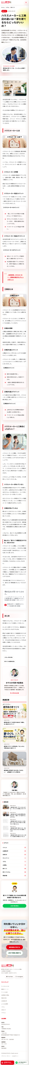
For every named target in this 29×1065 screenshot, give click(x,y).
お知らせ (14, 854)
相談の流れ (4, 998)
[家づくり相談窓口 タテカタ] (6, 2)
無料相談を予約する (14, 947)
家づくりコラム (14, 872)
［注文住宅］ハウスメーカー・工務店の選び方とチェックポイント (16, 277)
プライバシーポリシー (6, 1056)
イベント (14, 847)
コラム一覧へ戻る (8, 657)
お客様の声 (14, 851)
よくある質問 (4, 1004)
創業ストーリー (5, 989)
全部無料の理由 (5, 995)
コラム (7, 7)
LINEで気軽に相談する (14, 953)
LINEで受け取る (14, 906)
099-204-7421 (4, 1039)
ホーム (2, 7)
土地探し (14, 865)
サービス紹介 (4, 992)
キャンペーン (14, 858)
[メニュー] (26, 2)
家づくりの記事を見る (9, 661)
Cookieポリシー (15, 1056)
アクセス (3, 1012)
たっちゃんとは (14, 693)
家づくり (13, 7)
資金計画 (14, 875)
